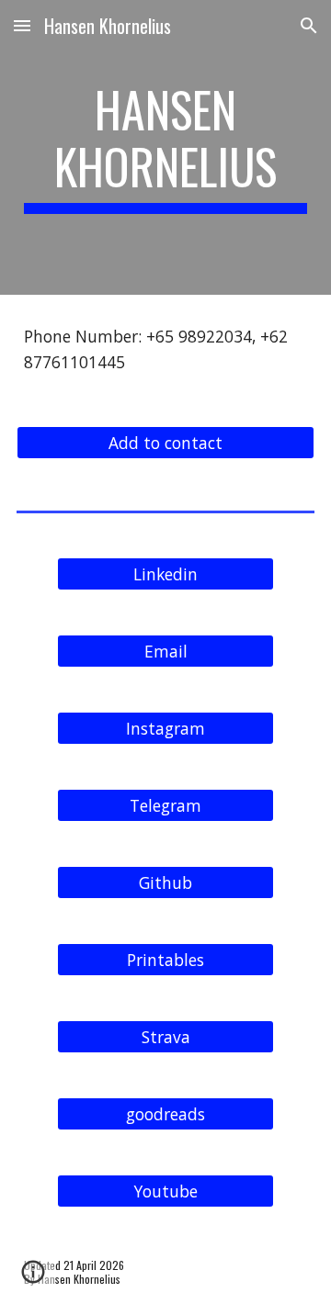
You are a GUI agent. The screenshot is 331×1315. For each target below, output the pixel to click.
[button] (22, 25)
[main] (165, 147)
